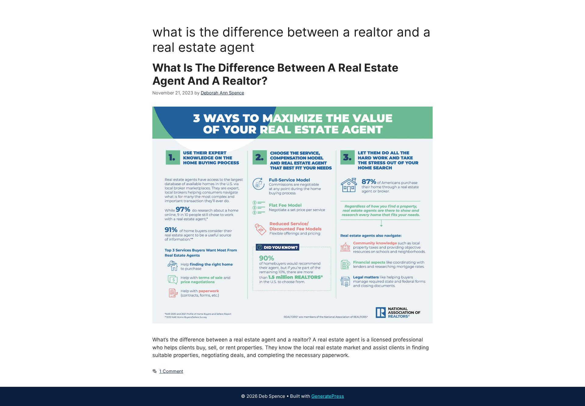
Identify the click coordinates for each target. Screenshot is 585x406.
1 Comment (171, 371)
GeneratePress (327, 396)
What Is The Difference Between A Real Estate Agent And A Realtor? (275, 74)
